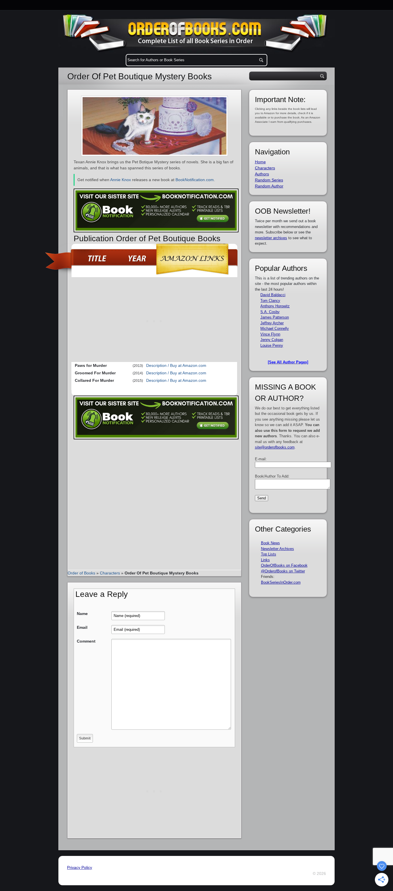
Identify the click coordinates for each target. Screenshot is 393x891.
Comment (86, 641)
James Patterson (274, 317)
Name (82, 613)
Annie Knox (120, 179)
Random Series (269, 180)
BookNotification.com (194, 179)
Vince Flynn (270, 334)
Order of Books (81, 573)
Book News (270, 543)
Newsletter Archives (277, 549)
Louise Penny (271, 345)
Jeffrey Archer (272, 323)
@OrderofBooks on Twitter (283, 571)
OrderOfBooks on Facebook (284, 565)
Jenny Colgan (271, 340)
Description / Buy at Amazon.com (176, 365)
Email (82, 627)
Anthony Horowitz (275, 306)
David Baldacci (272, 295)
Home (260, 162)
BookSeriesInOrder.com (281, 582)
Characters (110, 573)
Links (265, 560)
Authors (262, 174)
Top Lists (268, 554)
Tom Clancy (270, 300)
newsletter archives (271, 238)
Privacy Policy (79, 867)
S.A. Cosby (270, 312)
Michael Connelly (274, 328)
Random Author (269, 186)
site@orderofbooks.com (275, 447)
